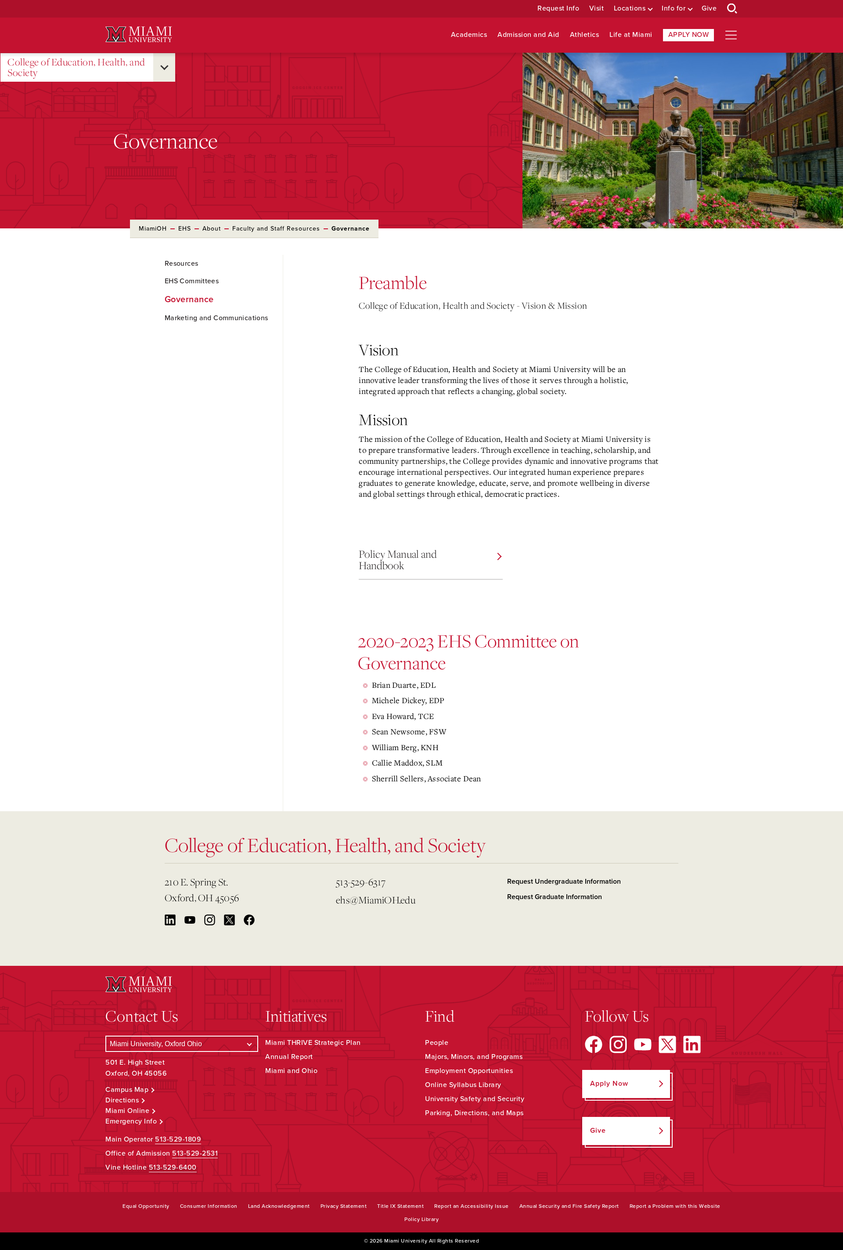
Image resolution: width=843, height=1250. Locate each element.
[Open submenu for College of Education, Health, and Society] (164, 67)
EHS (184, 228)
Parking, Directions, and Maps (474, 1113)
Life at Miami (630, 35)
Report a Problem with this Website (675, 1206)
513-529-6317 (360, 881)
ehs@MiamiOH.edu (375, 899)
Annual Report (289, 1056)
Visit (596, 8)
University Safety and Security (474, 1099)
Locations (630, 8)
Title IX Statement (400, 1206)
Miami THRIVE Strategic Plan (313, 1042)
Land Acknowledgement (279, 1206)
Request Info (558, 8)
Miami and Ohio (291, 1070)
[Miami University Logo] (138, 34)
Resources (181, 263)
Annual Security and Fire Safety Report (569, 1206)
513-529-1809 (178, 1139)
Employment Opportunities (469, 1070)
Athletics (584, 35)
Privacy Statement (344, 1206)
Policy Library (421, 1219)
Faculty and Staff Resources (276, 228)
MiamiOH (153, 228)
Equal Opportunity (145, 1206)
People (436, 1042)
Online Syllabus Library (463, 1084)
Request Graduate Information (554, 896)
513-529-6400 (173, 1167)
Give (709, 8)
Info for (673, 8)
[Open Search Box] (732, 9)
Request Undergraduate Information (564, 881)
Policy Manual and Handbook (398, 559)
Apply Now (688, 34)
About (211, 228)
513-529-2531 (195, 1153)
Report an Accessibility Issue (471, 1206)
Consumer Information (209, 1206)
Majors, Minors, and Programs (473, 1056)
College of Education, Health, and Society (76, 67)
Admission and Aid (528, 35)
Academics (469, 35)
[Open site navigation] (731, 35)
